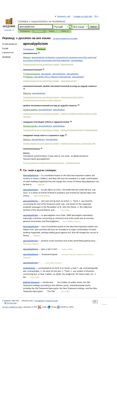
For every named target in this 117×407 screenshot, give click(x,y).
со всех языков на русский (65, 38)
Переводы (38, 31)
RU (95, 16)
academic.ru (9, 30)
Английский (6, 57)
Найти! (93, 27)
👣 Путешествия (10, 303)
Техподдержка (39, 301)
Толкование (28, 49)
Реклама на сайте (51, 301)
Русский (5, 48)
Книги (51, 31)
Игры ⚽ (64, 31)
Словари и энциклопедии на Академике (41, 21)
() (52, 77)
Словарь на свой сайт (82, 16)
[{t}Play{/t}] (39, 53)
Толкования (25, 31)
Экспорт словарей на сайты (12, 307)
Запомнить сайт (64, 16)
